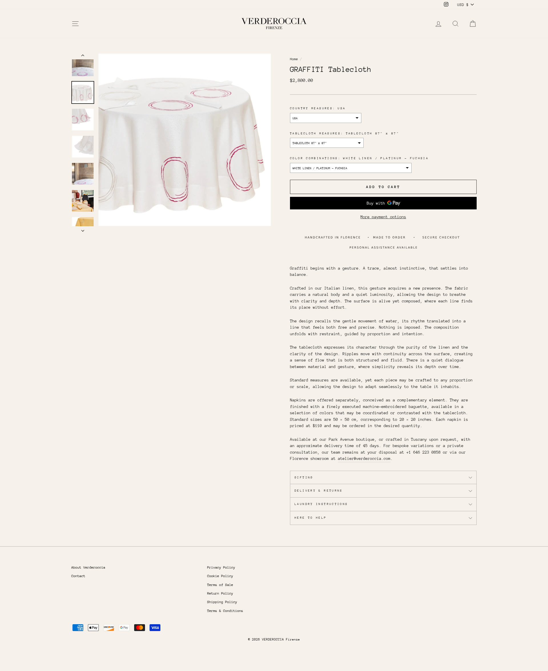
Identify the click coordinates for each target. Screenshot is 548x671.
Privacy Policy (221, 567)
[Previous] (82, 56)
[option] (184, 140)
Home (294, 59)
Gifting (304, 477)
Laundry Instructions (321, 504)
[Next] (82, 229)
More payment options (383, 217)
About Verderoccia (88, 567)
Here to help (311, 518)
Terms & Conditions (225, 611)
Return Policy (220, 593)
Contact (78, 576)
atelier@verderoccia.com (364, 458)
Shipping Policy (222, 602)
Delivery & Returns (319, 490)
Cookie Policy (220, 576)
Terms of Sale (220, 585)
